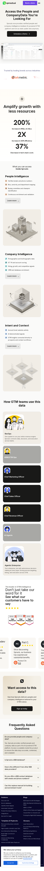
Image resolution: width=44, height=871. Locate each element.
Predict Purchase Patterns (9, 811)
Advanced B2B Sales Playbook (10, 842)
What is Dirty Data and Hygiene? (33, 810)
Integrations (4, 813)
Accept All (10, 863)
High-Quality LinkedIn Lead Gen (10, 828)
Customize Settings (28, 863)
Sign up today (22, 709)
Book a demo (30, 3)
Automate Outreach (7, 808)
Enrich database (6, 803)
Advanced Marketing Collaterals (7, 839)
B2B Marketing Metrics (30, 831)
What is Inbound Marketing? (31, 839)
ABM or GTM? (27, 807)
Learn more (12, 201)
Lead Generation (28, 824)
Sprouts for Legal (6, 816)
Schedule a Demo (20, 34)
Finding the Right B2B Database (32, 815)
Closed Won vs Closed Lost (31, 813)
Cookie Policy (27, 858)
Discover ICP (5, 800)
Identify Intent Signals (7, 806)
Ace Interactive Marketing (9, 831)
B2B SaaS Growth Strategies (31, 800)
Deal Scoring (27, 836)
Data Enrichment (28, 834)
